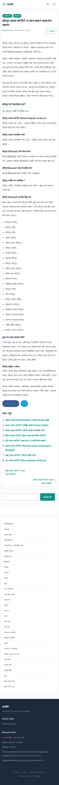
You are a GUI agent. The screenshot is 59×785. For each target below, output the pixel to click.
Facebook (10, 403)
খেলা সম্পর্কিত (8, 589)
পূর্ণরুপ (6, 605)
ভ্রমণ (6, 643)
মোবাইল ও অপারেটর (10, 648)
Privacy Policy (9, 724)
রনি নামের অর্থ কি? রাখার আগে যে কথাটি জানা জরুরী (25, 440)
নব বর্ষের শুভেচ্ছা (9, 594)
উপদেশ (6, 572)
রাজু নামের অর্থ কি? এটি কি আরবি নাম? (20, 455)
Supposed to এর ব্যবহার (12, 742)
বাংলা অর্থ (7, 621)
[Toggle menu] (54, 4)
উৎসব (6, 578)
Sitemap (37, 776)
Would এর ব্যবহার (9, 747)
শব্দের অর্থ (7, 659)
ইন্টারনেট (6, 561)
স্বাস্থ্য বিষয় (8, 670)
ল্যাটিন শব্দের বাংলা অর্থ (11, 654)
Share (52, 31)
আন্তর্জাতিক (8, 540)
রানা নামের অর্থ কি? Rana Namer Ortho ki (25, 460)
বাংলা (5, 616)
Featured (8, 523)
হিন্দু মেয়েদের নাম (9, 681)
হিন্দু (5, 675)
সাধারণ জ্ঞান (8, 665)
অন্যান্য (6, 529)
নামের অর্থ (17, 16)
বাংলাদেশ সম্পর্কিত (10, 632)
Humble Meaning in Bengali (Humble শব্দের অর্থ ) (23, 760)
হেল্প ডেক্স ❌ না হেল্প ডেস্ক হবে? (13, 737)
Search (48, 496)
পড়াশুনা (6, 610)
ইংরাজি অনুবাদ (8, 551)
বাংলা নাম (7, 627)
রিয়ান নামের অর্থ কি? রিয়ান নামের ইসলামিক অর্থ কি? (25, 435)
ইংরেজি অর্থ (7, 556)
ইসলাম (6, 567)
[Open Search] (47, 4)
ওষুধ (5, 583)
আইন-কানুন (8, 534)
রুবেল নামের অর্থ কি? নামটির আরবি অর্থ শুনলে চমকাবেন (26, 425)
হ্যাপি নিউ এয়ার (9, 686)
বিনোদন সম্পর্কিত (9, 637)
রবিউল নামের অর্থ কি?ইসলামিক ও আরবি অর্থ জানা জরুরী (27, 420)
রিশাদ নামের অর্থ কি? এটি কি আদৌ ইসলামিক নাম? (25, 430)
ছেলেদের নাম (7, 16)
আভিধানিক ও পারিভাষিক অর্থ (13, 545)
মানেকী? (23, 772)
